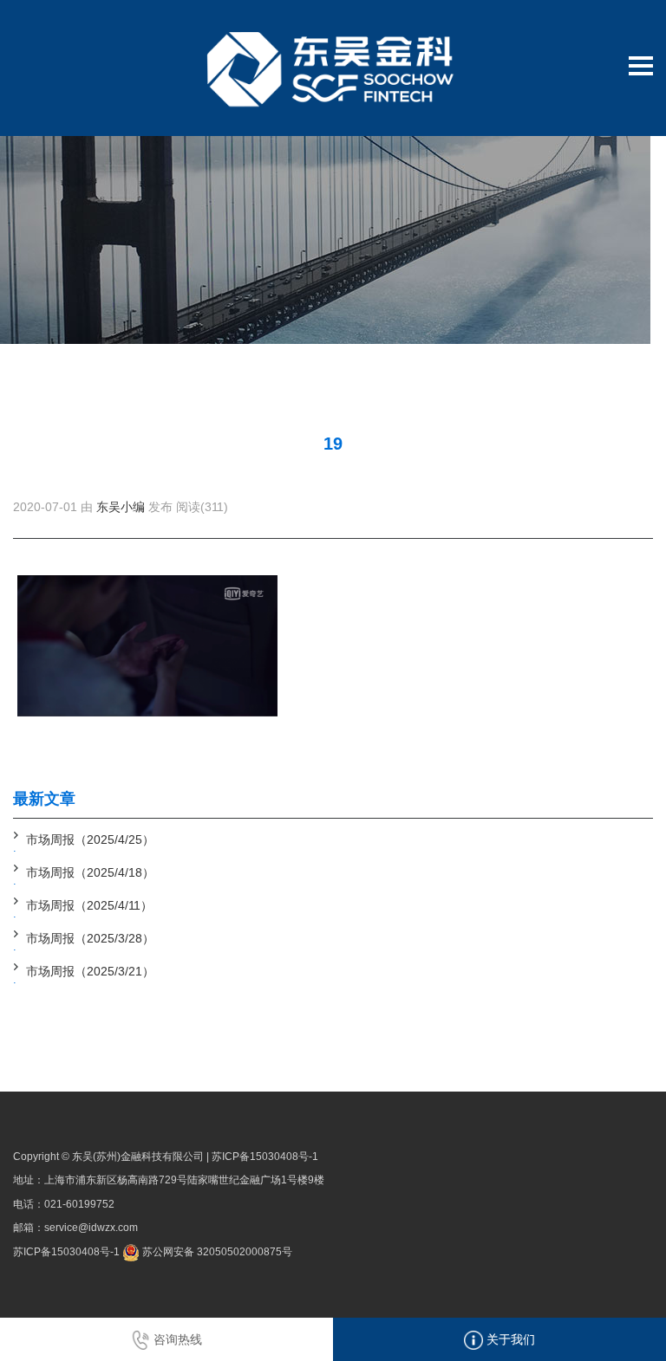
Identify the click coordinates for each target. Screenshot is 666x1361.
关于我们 (509, 1339)
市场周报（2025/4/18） (90, 872)
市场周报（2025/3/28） (90, 938)
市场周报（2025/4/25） (90, 839)
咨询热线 (176, 1339)
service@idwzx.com (91, 1228)
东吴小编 (120, 507)
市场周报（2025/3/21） (90, 971)
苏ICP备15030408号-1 (265, 1156)
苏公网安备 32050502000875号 (216, 1252)
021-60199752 (79, 1204)
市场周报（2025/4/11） (89, 905)
